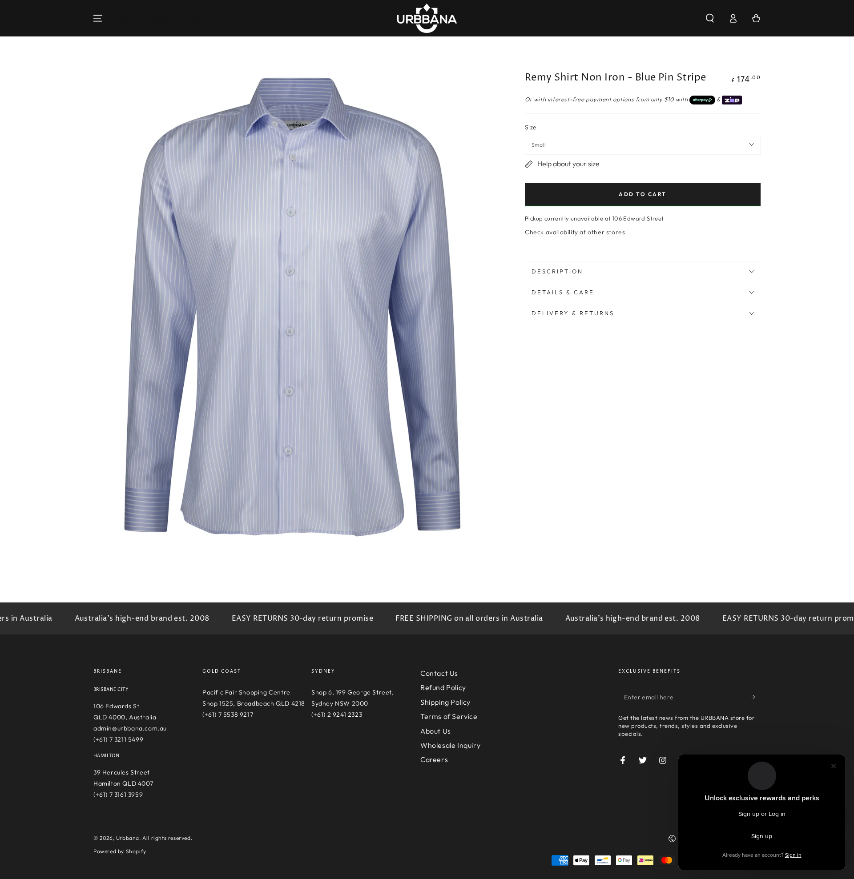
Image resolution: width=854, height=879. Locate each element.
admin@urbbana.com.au (130, 728)
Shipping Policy (445, 702)
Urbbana (127, 838)
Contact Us (439, 673)
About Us (435, 730)
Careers (434, 759)
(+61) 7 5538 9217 (227, 714)
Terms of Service (449, 716)
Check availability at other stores (575, 232)
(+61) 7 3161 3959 (118, 795)
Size (531, 127)
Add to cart (642, 194)
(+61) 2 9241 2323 (336, 714)
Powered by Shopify (119, 851)
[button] (709, 18)
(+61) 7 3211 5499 (118, 739)
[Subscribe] (755, 696)
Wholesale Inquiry (450, 745)
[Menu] (97, 18)
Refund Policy (443, 687)
